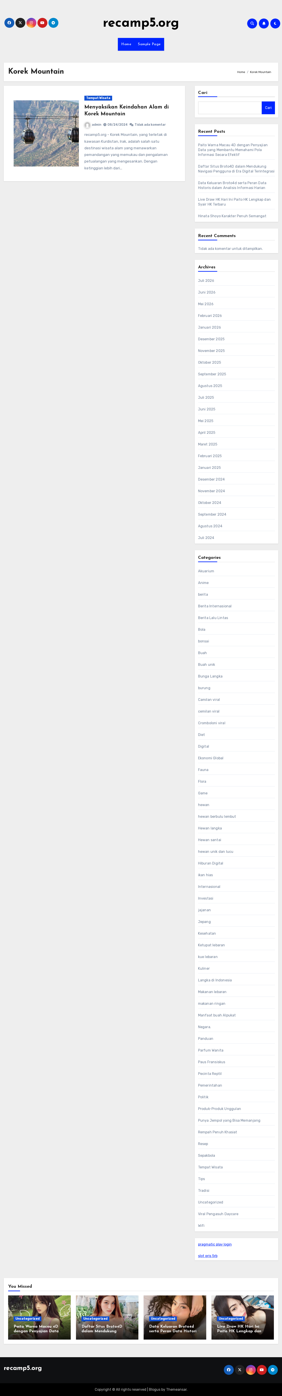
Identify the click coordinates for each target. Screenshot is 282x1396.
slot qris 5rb (207, 1256)
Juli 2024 (206, 538)
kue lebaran (208, 957)
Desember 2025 (211, 339)
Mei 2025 (205, 421)
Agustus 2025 (210, 386)
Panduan (205, 1039)
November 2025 (211, 351)
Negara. (204, 1027)
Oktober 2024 (209, 503)
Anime (203, 583)
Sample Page (149, 44)
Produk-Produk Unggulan (219, 1109)
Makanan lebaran (212, 992)
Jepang (204, 922)
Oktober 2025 (209, 362)
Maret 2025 (207, 444)
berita (203, 594)
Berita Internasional (215, 606)
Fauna (203, 770)
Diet (201, 735)
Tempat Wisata (98, 98)
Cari (203, 93)
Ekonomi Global (211, 758)
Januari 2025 (209, 468)
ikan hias (205, 875)
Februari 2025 (210, 456)
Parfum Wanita (211, 1050)
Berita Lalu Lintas (213, 618)
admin (96, 125)
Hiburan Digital (210, 863)
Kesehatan (207, 933)
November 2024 (211, 491)
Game (203, 793)
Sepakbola (206, 1155)
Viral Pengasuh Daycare (218, 1214)
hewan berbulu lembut (217, 816)
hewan (204, 805)
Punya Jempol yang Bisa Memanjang (229, 1120)
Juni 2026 (207, 292)
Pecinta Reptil (210, 1074)
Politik (203, 1097)
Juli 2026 (206, 281)
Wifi (201, 1226)
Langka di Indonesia (215, 980)
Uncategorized (210, 1202)
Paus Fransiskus (211, 1062)
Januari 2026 (209, 327)
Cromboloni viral (211, 723)
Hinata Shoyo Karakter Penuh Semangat (232, 216)
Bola (202, 629)
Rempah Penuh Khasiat (217, 1132)
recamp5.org (141, 23)
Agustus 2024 (210, 526)
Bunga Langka (210, 676)
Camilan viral (209, 700)
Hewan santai (209, 840)
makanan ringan (212, 1003)
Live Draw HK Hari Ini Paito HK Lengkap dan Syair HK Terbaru (239, 1331)
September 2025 (212, 374)
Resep (203, 1144)
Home (126, 44)
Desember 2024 (211, 479)
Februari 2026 (210, 316)
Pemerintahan (210, 1085)
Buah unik (206, 664)
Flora (202, 781)
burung (204, 688)
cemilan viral (209, 711)
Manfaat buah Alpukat (217, 1015)
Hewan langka (210, 828)
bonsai (203, 641)
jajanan (204, 910)
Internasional (209, 887)
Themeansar (176, 1389)
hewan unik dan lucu (216, 852)
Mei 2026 (206, 304)
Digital (203, 746)
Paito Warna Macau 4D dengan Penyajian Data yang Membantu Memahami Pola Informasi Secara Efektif (233, 150)
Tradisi (203, 1190)
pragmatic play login (215, 1244)
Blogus (154, 1389)
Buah (202, 653)
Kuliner (204, 968)
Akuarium (206, 571)
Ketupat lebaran (211, 945)
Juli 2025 (206, 397)
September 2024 (212, 514)
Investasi (205, 898)
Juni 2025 (206, 409)
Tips (201, 1179)
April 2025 (206, 432)
